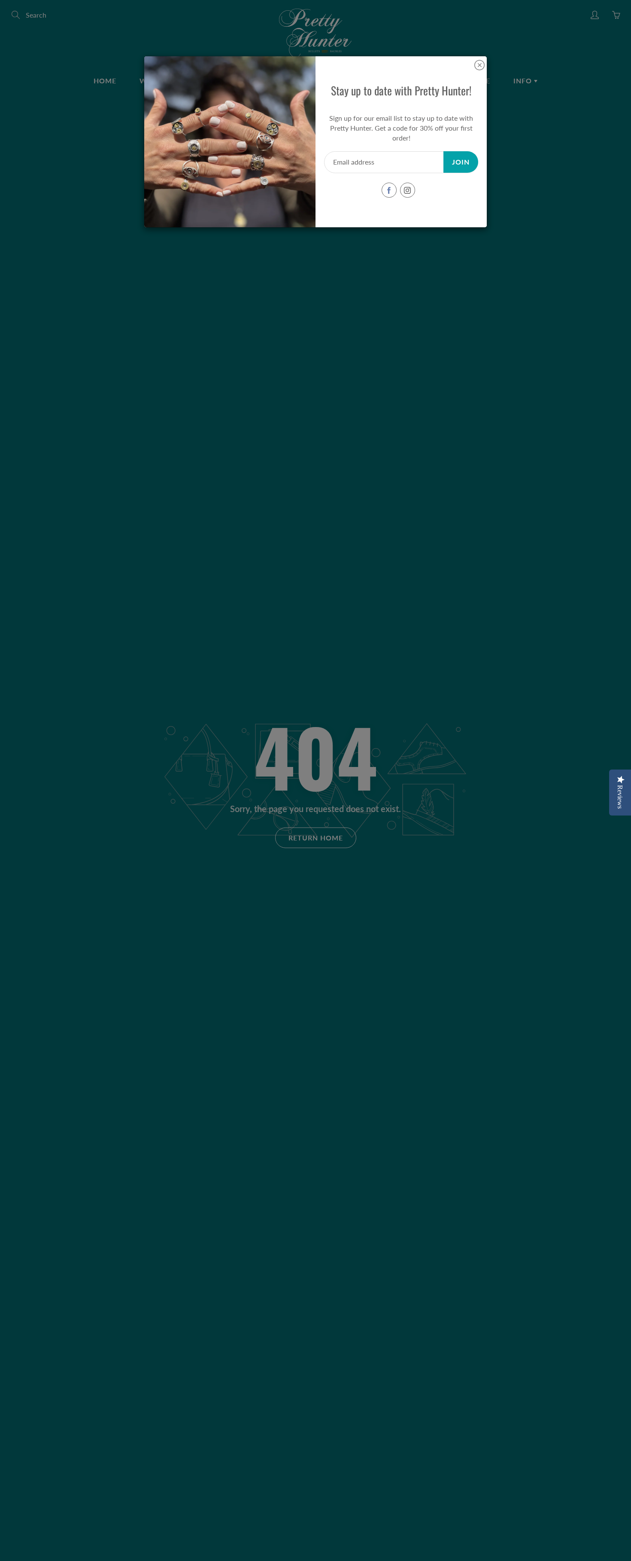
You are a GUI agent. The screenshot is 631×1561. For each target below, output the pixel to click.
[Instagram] (407, 190)
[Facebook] (389, 190)
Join (461, 162)
